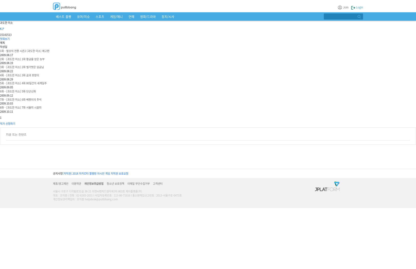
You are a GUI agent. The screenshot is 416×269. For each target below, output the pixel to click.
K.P (2, 29)
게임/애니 (116, 16)
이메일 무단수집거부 (138, 183)
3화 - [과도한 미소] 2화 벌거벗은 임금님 (22, 67)
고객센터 (157, 183)
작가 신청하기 (7, 123)
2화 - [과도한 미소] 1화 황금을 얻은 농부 (22, 59)
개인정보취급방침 (94, 183)
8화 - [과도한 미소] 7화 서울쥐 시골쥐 (20, 107)
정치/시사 (168, 16)
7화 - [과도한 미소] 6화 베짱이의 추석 (20, 99)
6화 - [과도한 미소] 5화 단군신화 (18, 91)
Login (359, 7)
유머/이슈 (83, 16)
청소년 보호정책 (115, 183)
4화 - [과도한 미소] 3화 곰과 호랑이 (19, 75)
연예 (131, 16)
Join (345, 7)
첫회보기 (5, 39)
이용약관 (76, 183)
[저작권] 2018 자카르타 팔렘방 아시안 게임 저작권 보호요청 (95, 173)
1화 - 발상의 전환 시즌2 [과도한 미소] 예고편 (24, 51)
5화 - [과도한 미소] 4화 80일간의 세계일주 (23, 83)
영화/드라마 (148, 16)
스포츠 (100, 16)
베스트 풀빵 (63, 16)
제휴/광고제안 (60, 183)
